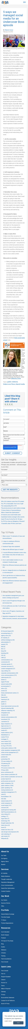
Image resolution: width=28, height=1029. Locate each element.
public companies (7, 783)
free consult (4, 962)
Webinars (3, 950)
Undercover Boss (9, 384)
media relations (7, 732)
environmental (6, 686)
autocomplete (5, 642)
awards (4, 644)
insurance (4, 715)
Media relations (5, 876)
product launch (6, 779)
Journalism (5, 721)
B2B (3, 646)
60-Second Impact (7, 631)
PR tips (4, 770)
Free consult (4, 970)
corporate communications (9, 673)
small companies (6, 803)
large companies (6, 724)
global (3, 701)
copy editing (5, 671)
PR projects (5, 765)
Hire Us (3, 973)
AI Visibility (5, 637)
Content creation (5, 891)
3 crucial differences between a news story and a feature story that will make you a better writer (14, 555)
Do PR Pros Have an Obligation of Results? (13, 521)
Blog (2, 944)
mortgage (4, 739)
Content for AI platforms (8, 1000)
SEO (3, 799)
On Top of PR (6, 746)
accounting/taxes (6, 633)
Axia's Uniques (5, 935)
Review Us (4, 982)
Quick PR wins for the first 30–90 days (11, 519)
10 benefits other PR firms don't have (11, 523)
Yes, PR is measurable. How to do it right (12, 503)
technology (5, 821)
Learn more (8, 1021)
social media (6, 805)
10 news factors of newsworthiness (11, 510)
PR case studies (6, 761)
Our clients (4, 900)
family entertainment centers (10, 693)
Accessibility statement (7, 997)
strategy (4, 816)
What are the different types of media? (13, 549)
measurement (6, 728)
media (4, 730)
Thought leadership (6, 879)
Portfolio (5, 910)
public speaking (6, 787)
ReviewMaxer (6, 796)
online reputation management (10, 750)
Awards (3, 864)
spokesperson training (8, 810)
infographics (5, 712)
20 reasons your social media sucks (11, 514)
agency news (6, 635)
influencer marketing (8, 710)
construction (5, 662)
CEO (3, 655)
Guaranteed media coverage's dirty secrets (12, 517)
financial (4, 697)
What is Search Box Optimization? (10, 512)
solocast (4, 807)
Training (3, 956)
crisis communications (9, 675)
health (3, 704)
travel (3, 827)
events (4, 690)
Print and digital (5, 917)
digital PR (5, 682)
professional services (8, 781)
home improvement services (10, 706)
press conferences (7, 772)
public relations (12, 382)
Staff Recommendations (8, 812)
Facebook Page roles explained (11, 546)
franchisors (5, 699)
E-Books (3, 953)
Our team (3, 855)
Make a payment (5, 988)
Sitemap (3, 991)
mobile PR (5, 737)
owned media (6, 754)
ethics (4, 688)
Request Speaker (6, 976)
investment (5, 719)
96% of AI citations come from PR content (12, 501)
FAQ (3, 695)
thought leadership (7, 823)
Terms (3, 985)
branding (4, 653)
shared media (20, 384)
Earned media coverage (7, 914)
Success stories (5, 903)
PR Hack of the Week (7, 941)
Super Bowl (5, 818)
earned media (6, 684)
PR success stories (7, 768)
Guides (3, 947)
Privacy (3, 994)
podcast (4, 757)
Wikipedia (4, 838)
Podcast (3, 938)
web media (5, 836)
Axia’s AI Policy (5, 1003)
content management (8, 668)
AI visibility (4, 873)
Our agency (4, 858)
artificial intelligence (8, 640)
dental (3, 679)
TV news (3, 920)
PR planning (5, 763)
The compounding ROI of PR (9, 506)
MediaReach (5, 735)
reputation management (8, 792)
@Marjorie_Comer (16, 378)
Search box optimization (8, 888)
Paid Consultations (6, 959)
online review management (9, 752)
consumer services (7, 666)
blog (3, 651)
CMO (3, 657)
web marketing (6, 834)
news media (6, 741)
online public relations (8, 748)
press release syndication (9, 774)
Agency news (5, 861)
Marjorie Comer (9, 30)
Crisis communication (7, 885)
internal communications (9, 717)
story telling (5, 814)
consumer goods (6, 664)
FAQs (2, 906)
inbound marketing (7, 708)
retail (3, 794)
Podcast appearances (7, 923)
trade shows (5, 825)
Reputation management (7, 882)
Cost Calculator (5, 932)
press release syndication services (11, 776)
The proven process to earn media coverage (13, 508)
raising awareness (7, 790)
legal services (6, 726)
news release (6, 743)
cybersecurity (6, 677)
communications (7, 660)
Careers (3, 979)
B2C (3, 649)
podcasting (5, 759)
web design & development (10, 832)
